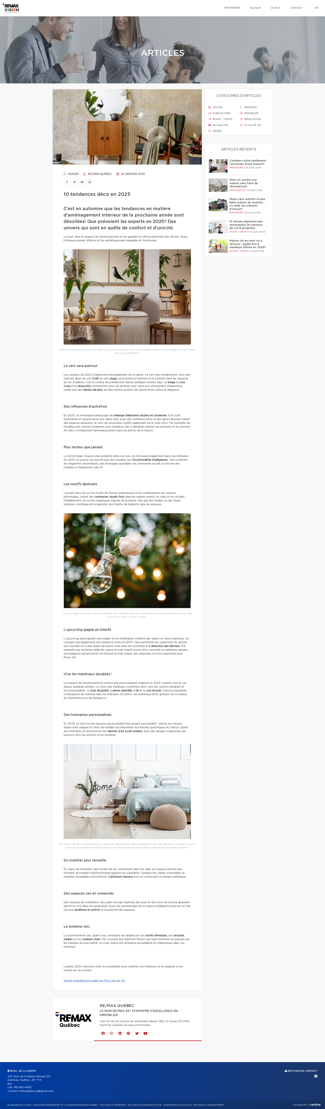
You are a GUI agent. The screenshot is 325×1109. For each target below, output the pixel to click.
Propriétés (232, 8)
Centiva (314, 1104)
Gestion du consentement (208, 1105)
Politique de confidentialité (144, 1105)
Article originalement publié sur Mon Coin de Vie (94, 980)
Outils (275, 8)
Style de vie (252, 125)
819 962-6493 (22, 1087)
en (316, 8)
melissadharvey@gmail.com (35, 1091)
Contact (296, 8)
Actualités (220, 125)
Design (73, 174)
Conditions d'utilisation (177, 1105)
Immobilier (251, 113)
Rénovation (252, 119)
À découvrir (221, 113)
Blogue (255, 8)
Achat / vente (222, 119)
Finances (250, 107)
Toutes (217, 107)
